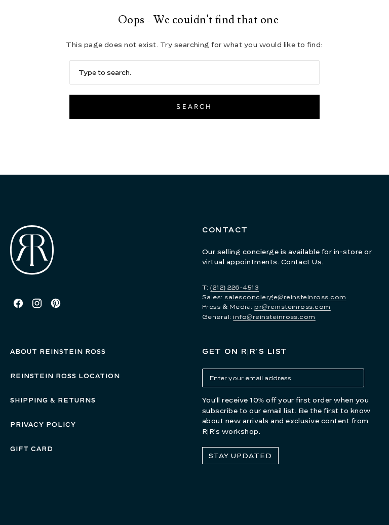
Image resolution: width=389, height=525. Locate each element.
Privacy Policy (43, 424)
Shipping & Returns (53, 400)
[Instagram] (37, 303)
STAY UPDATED (240, 456)
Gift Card (31, 449)
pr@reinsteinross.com (292, 306)
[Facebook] (18, 303)
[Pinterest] (55, 303)
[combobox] (194, 72)
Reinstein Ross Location (65, 376)
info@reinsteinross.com (274, 316)
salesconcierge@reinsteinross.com (285, 297)
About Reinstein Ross (58, 351)
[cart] (377, 15)
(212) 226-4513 (234, 287)
